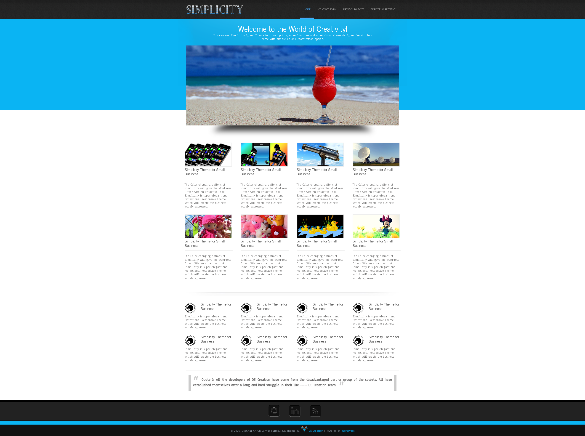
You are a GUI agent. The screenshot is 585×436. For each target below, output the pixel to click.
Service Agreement (383, 9)
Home (307, 9)
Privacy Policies (353, 9)
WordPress (348, 431)
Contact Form (327, 9)
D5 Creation (315, 431)
